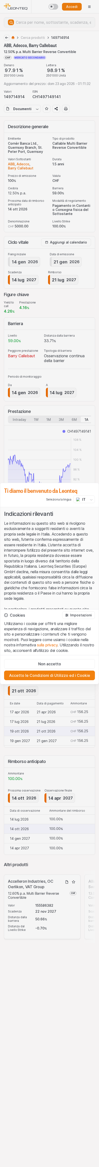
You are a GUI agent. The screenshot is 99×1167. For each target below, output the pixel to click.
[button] (78, 615)
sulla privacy (47, 645)
